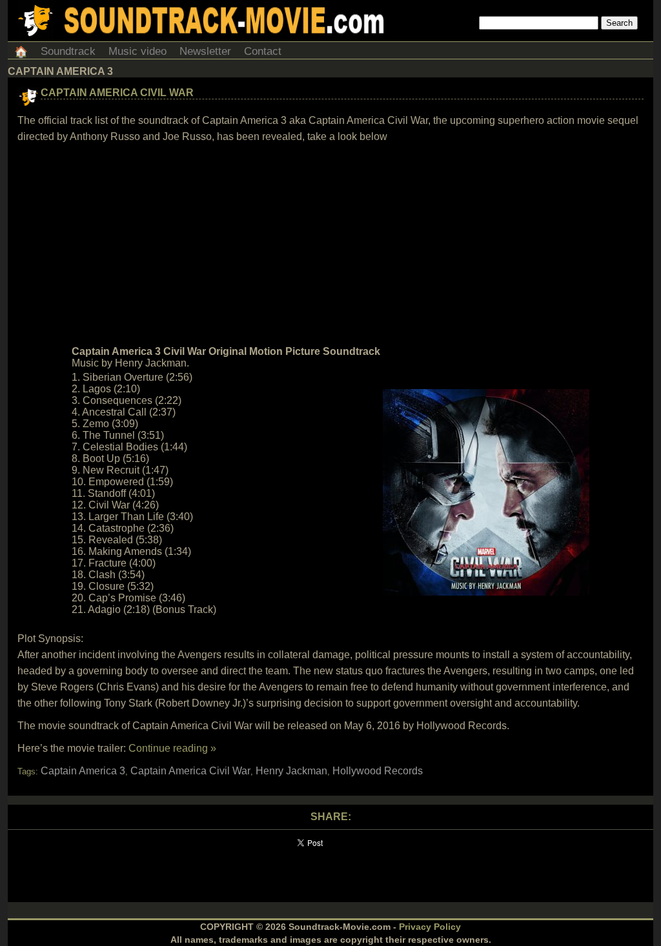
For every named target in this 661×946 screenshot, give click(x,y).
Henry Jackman (291, 770)
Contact (262, 51)
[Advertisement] (330, 244)
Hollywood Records (377, 770)
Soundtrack (68, 51)
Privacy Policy (430, 926)
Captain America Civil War (117, 92)
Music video (137, 51)
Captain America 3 (83, 770)
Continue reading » (172, 748)
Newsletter (205, 51)
